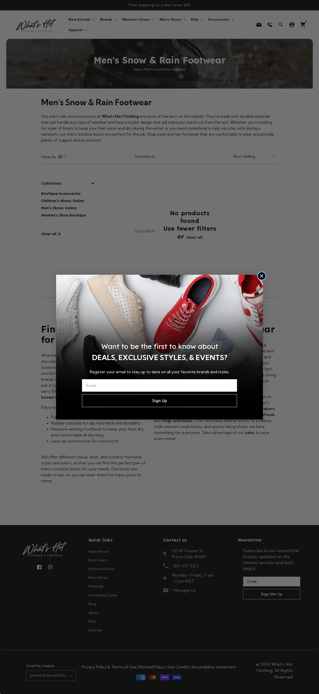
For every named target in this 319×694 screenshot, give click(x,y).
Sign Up (159, 400)
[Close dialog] (261, 276)
